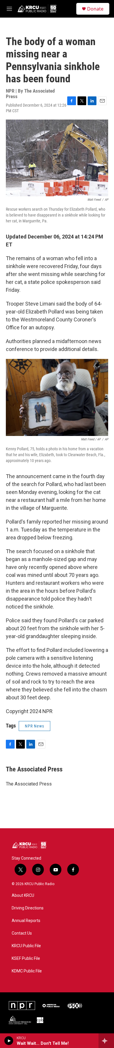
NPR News (34, 726)
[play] (9, 1041)
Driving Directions (28, 908)
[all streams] (106, 1040)
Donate (95, 8)
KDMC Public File (27, 971)
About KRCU (23, 895)
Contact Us (22, 933)
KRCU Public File (26, 946)
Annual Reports (26, 921)
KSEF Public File (26, 958)
